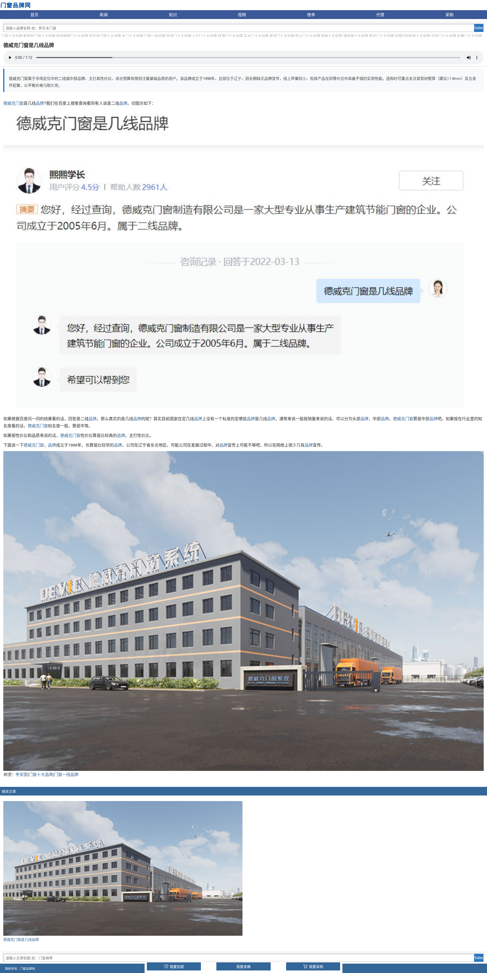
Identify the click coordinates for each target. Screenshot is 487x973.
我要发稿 (243, 966)
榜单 (311, 14)
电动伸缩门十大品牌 (72, 35)
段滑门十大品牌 (230, 35)
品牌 (40, 103)
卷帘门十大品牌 (381, 35)
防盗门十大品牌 (178, 35)
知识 (173, 14)
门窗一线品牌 (154, 35)
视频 (242, 14)
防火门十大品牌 (307, 35)
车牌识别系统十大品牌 (412, 35)
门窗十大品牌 (11, 35)
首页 (34, 14)
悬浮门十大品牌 (281, 35)
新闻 (104, 14)
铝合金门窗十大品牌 (105, 35)
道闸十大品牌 (331, 35)
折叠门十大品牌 (469, 35)
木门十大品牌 (132, 35)
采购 (449, 14)
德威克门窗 (13, 103)
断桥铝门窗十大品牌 (39, 35)
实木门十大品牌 (256, 35)
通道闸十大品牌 (355, 35)
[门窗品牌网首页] (15, 4)
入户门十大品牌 (204, 35)
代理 (380, 14)
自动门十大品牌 (443, 35)
